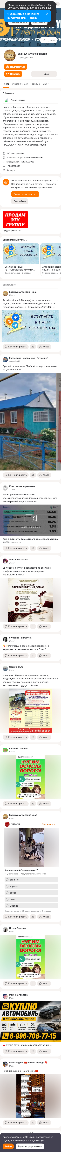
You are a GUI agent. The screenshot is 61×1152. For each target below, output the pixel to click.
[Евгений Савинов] (5, 750)
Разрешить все (18, 21)
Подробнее (20, 201)
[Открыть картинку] (28, 421)
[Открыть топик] (21, 259)
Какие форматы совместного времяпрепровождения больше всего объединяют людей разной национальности (30, 538)
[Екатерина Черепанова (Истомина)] (5, 359)
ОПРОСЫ (15, 824)
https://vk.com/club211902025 (20, 162)
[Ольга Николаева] (5, 561)
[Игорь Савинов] (5, 929)
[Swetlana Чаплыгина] (5, 639)
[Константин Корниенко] (5, 488)
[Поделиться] (33, 346)
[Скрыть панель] (57, 180)
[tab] (6, 84)
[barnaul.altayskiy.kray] (5, 293)
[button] (15, 67)
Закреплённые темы (14, 239)
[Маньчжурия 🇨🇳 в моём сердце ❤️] (5, 1064)
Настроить (39, 21)
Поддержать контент (25, 194)
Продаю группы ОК (12, 231)
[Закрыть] (47, 14)
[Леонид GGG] (5, 668)
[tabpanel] (30, 704)
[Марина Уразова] (5, 996)
